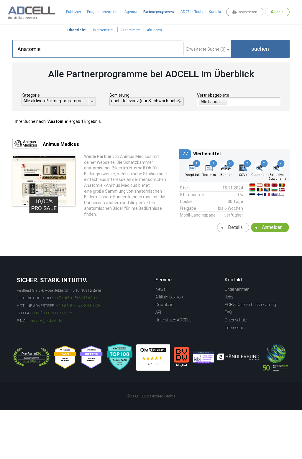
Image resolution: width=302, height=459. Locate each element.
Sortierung (119, 95)
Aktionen (154, 30)
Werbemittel (103, 30)
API (158, 312)
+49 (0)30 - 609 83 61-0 (75, 297)
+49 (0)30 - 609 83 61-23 (78, 305)
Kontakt (215, 11)
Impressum (235, 327)
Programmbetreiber (103, 11)
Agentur (130, 11)
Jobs (229, 297)
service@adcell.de (46, 320)
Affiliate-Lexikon (169, 297)
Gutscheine (130, 30)
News (160, 289)
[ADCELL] (153, 357)
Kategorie (31, 95)
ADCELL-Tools (191, 11)
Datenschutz (236, 320)
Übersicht (76, 30)
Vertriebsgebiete (213, 95)
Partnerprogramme (159, 11)
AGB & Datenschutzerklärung (250, 304)
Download (164, 304)
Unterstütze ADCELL (173, 320)
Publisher (73, 11)
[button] (260, 49)
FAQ (228, 312)
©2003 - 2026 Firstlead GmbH (151, 396)
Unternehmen (237, 289)
